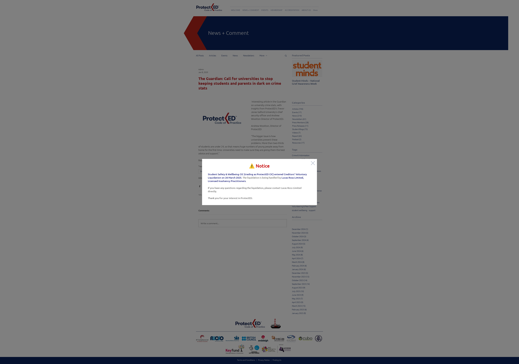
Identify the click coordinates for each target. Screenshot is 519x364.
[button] (313, 163)
